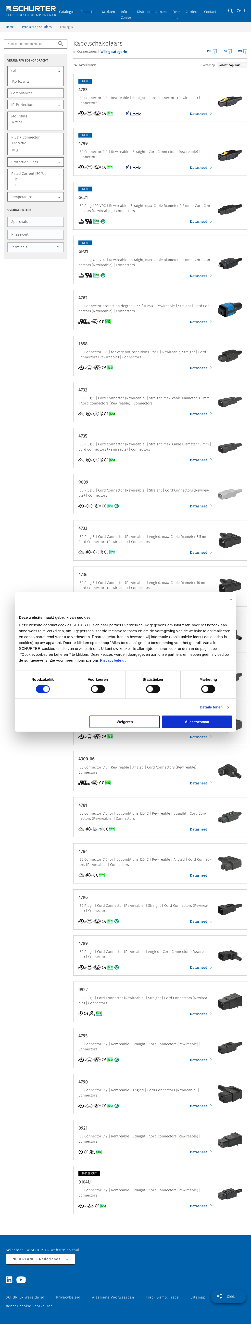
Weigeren (125, 722)
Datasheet (199, 114)
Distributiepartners (152, 12)
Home (10, 27)
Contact (210, 12)
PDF (209, 51)
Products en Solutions (37, 27)
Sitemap (198, 1297)
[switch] (98, 689)
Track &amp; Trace (162, 1297)
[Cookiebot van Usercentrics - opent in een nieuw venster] (210, 599)
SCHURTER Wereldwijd (25, 1297)
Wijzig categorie (113, 52)
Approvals (35, 221)
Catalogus (67, 12)
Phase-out (35, 234)
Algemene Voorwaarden (113, 1297)
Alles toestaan (197, 722)
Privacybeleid (112, 660)
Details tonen (211, 707)
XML (240, 51)
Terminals (35, 246)
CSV (225, 51)
